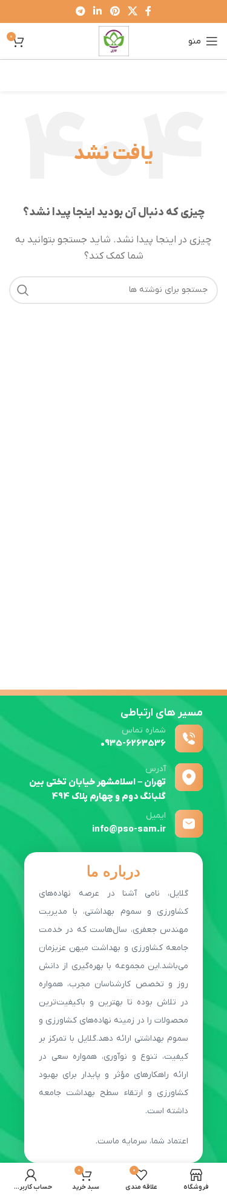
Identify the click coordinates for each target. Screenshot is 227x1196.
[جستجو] (23, 290)
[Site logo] (114, 40)
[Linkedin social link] (98, 11)
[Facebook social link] (148, 11)
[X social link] (132, 11)
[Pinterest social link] (114, 11)
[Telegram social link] (80, 11)
